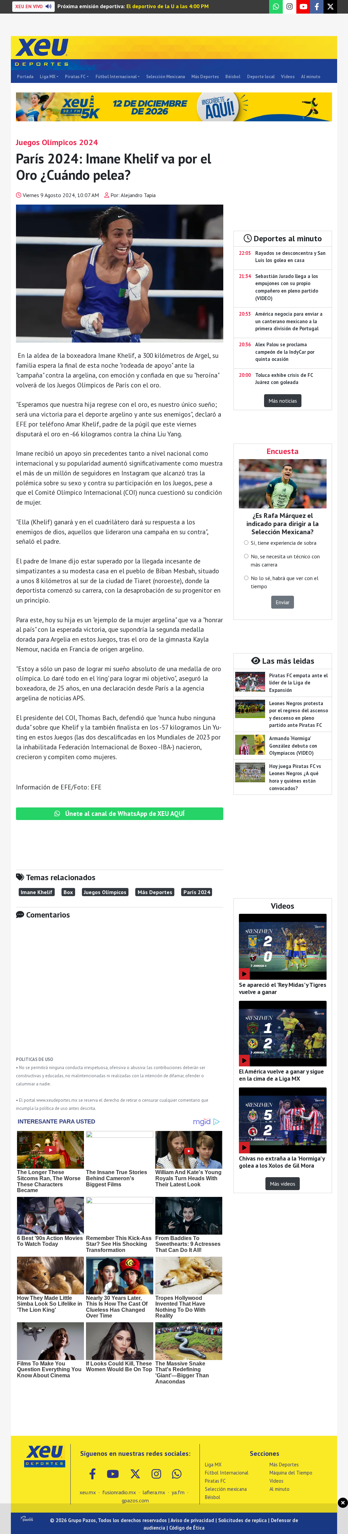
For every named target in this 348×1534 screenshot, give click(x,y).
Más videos (282, 1183)
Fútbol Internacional (116, 77)
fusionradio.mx (119, 1492)
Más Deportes (205, 77)
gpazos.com (135, 1500)
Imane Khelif (36, 892)
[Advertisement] (119, 992)
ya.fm (178, 1492)
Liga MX (47, 77)
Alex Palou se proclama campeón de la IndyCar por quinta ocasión (284, 351)
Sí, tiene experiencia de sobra (283, 542)
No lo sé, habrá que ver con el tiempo (284, 582)
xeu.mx (88, 1492)
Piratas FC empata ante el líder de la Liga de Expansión (298, 682)
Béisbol (232, 77)
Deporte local (261, 77)
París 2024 (197, 892)
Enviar (283, 602)
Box (68, 892)
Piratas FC (75, 77)
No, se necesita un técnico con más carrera (285, 560)
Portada (25, 77)
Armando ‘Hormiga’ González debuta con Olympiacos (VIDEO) (293, 745)
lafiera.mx (153, 1492)
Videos (288, 77)
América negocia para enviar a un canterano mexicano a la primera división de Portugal (289, 321)
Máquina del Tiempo (290, 1472)
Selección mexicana (226, 1489)
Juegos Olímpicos (105, 892)
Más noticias (282, 400)
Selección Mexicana (165, 77)
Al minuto (310, 77)
